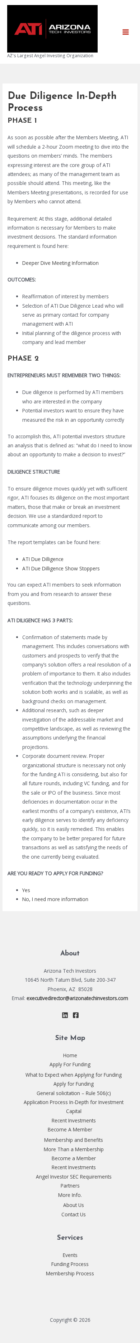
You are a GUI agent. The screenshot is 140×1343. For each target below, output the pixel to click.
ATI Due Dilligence (43, 559)
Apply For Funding (70, 1064)
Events (70, 1255)
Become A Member (70, 1129)
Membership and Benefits (73, 1139)
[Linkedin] (65, 1015)
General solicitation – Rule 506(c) (74, 1093)
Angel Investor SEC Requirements (74, 1176)
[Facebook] (76, 1015)
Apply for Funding (73, 1083)
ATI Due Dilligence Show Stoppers (61, 568)
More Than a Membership (74, 1149)
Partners (70, 1185)
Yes (26, 890)
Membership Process (70, 1273)
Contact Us (73, 1214)
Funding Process (70, 1264)
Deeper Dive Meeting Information (60, 262)
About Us (73, 1205)
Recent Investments (74, 1120)
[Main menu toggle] (125, 31)
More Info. (70, 1194)
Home (70, 1055)
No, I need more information (55, 899)
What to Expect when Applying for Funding (73, 1074)
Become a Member (74, 1158)
